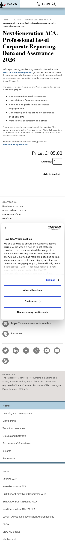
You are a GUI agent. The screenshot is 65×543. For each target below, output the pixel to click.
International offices (11, 214)
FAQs (6, 524)
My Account (9, 539)
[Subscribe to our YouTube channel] (47, 350)
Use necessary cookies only (32, 312)
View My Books (11, 531)
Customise (31, 301)
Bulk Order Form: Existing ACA (20, 501)
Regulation (9, 458)
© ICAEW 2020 (8, 374)
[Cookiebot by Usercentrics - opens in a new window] (47, 228)
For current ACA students (17, 443)
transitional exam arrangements (17, 72)
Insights (7, 451)
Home (5, 20)
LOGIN (46, 4)
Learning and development (17, 413)
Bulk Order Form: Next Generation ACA (31, 20)
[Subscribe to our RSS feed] (5, 361)
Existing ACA (10, 479)
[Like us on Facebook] (26, 350)
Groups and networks (14, 436)
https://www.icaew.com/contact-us (31, 323)
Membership (9, 420)
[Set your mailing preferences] (57, 350)
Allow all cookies (32, 290)
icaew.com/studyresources (15, 144)
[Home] (10, 4)
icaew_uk (16, 333)
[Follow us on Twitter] (5, 350)
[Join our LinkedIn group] (16, 350)
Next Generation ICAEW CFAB (20, 509)
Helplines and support (12, 206)
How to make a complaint (14, 210)
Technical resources (14, 428)
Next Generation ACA (15, 486)
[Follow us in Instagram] (36, 350)
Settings (50, 280)
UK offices (7, 218)
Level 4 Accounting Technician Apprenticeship (28, 516)
